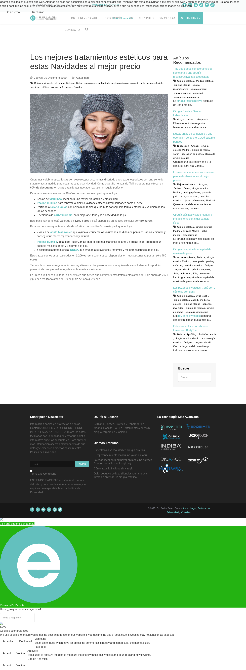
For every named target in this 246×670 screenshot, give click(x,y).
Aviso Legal (189, 508)
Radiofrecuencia (207, 334)
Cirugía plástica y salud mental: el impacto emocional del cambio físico (193, 218)
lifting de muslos (201, 273)
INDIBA (74, 249)
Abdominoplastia (186, 257)
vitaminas (56, 199)
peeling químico (119, 83)
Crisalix (195, 145)
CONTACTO (72, 29)
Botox (79, 83)
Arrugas (59, 83)
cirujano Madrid (182, 85)
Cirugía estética (185, 81)
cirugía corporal (198, 89)
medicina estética (40, 87)
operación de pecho (192, 154)
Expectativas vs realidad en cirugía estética (119, 450)
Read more (236, 641)
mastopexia (198, 261)
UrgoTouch (202, 295)
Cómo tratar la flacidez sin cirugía (113, 468)
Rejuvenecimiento (43, 83)
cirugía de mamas (195, 308)
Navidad (78, 87)
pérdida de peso (201, 269)
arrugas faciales (155, 83)
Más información (123, 18)
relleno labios (58, 207)
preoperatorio (190, 235)
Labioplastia (202, 119)
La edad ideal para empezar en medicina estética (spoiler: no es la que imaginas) (123, 462)
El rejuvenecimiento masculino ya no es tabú (120, 455)
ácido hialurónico (61, 232)
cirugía (180, 119)
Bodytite (209, 265)
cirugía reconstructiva (189, 100)
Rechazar (38, 12)
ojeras (54, 87)
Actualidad (82, 77)
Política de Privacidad (43, 452)
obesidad (198, 93)
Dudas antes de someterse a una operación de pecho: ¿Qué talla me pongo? (194, 137)
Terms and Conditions (43, 473)
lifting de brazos (182, 273)
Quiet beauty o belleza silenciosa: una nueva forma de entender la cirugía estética (120, 475)
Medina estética (204, 81)
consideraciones (182, 93)
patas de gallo (137, 83)
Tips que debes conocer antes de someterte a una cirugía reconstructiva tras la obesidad (193, 72)
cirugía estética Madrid (97, 83)
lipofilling (191, 334)
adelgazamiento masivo (186, 97)
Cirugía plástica (185, 295)
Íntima (190, 119)
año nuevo (65, 87)
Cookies (186, 512)
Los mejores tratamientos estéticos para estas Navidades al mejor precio (193, 176)
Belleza (70, 83)
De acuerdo (13, 12)
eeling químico (48, 203)
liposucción (183, 145)
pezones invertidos (189, 315)
